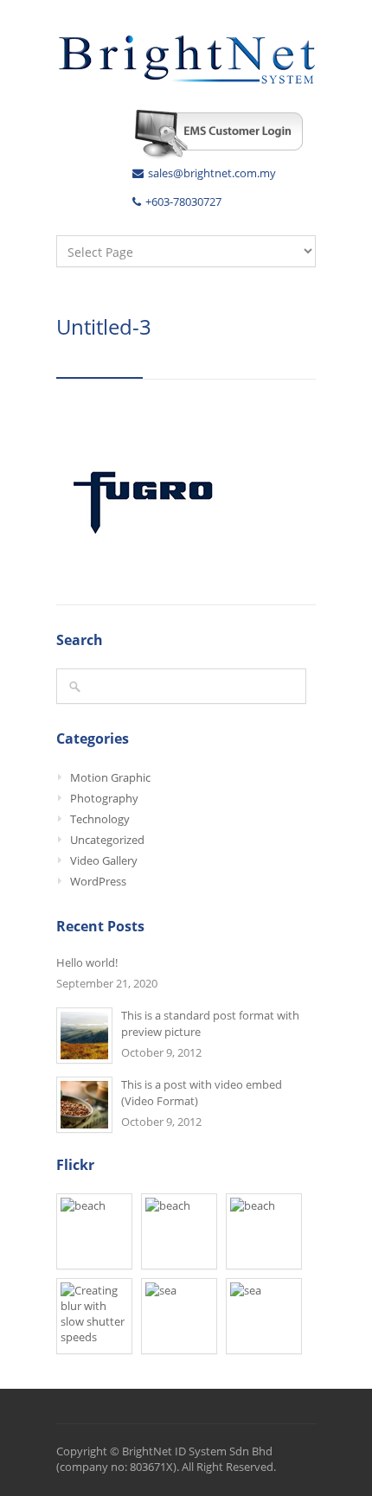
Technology (100, 819)
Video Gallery (104, 860)
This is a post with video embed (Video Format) (201, 1093)
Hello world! (87, 962)
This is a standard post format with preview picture (210, 1023)
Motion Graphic (110, 777)
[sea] (179, 1316)
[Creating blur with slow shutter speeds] (94, 1316)
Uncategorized (107, 839)
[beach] (94, 1231)
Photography (104, 798)
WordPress (98, 881)
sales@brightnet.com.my (212, 173)
